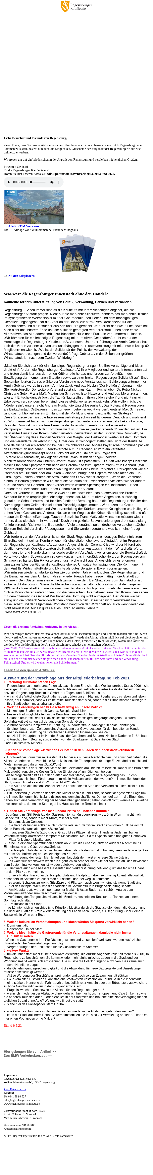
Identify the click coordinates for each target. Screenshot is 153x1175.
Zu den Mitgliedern (21, 275)
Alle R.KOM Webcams (23, 226)
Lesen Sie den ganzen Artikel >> (29, 670)
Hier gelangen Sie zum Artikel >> (30, 1052)
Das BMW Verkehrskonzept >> (28, 1056)
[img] (76, 7)
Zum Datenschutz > (15, 1089)
